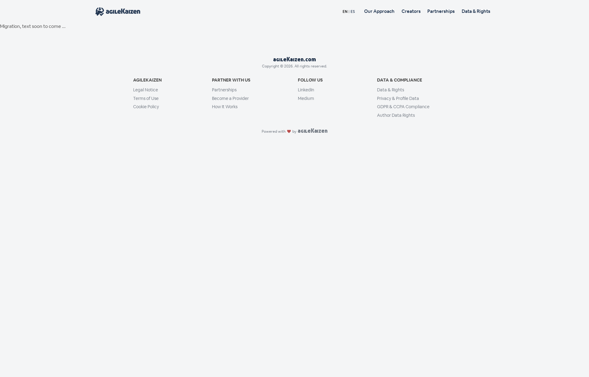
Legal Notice (145, 90)
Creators (411, 11)
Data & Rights (476, 11)
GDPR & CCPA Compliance (403, 106)
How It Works (224, 106)
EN (345, 11)
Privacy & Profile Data (398, 98)
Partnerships (441, 11)
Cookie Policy (146, 106)
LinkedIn (306, 90)
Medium (306, 98)
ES (353, 11)
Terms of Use (146, 98)
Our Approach (379, 11)
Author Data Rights (396, 115)
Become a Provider (230, 98)
